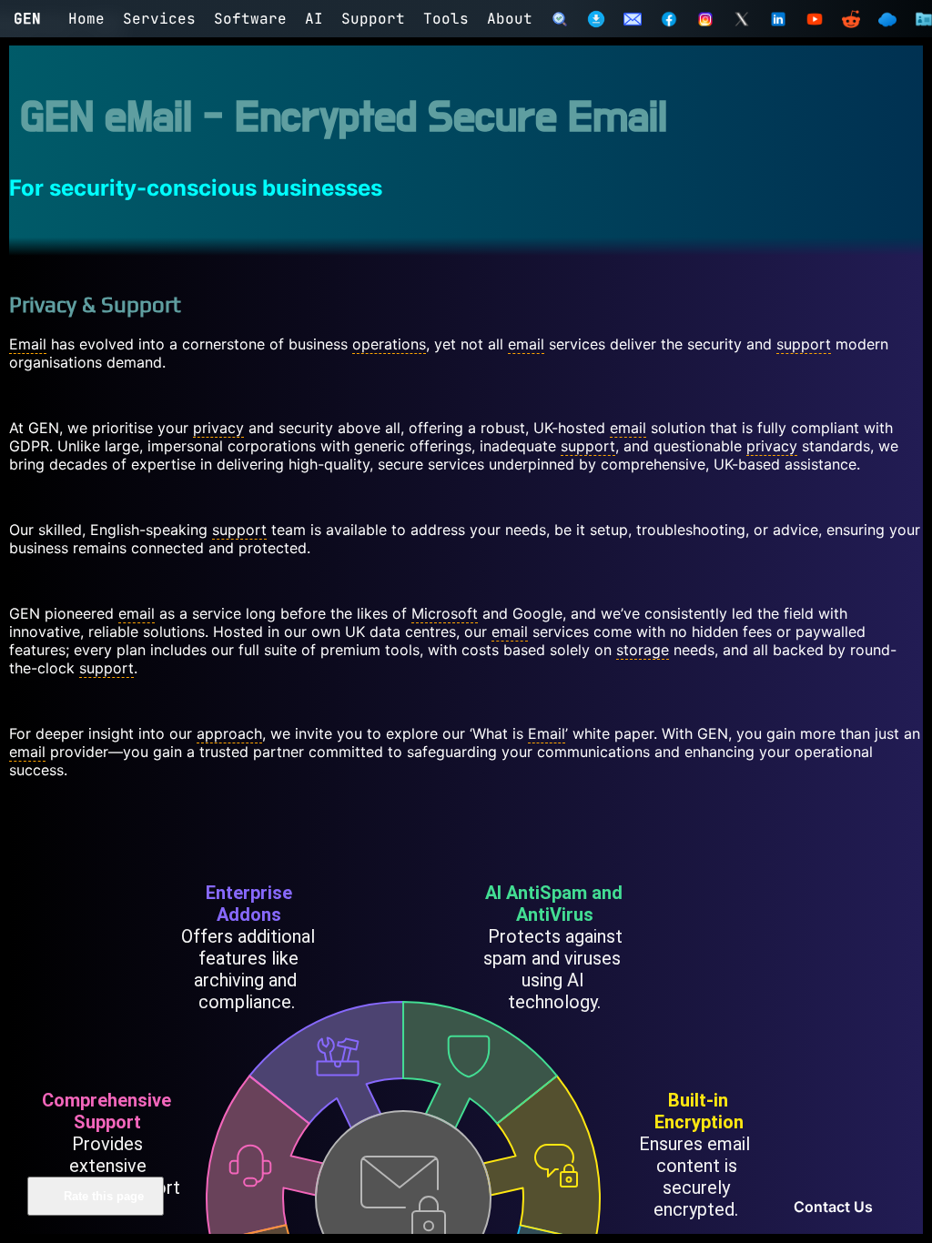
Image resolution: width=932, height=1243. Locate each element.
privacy (218, 428)
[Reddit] (851, 19)
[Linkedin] (778, 19)
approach (229, 733)
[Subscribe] (632, 19)
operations (389, 344)
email (526, 344)
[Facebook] (669, 19)
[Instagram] (705, 19)
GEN (27, 18)
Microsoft (444, 613)
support (803, 344)
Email (27, 344)
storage (642, 650)
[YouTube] (814, 19)
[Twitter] (742, 19)
